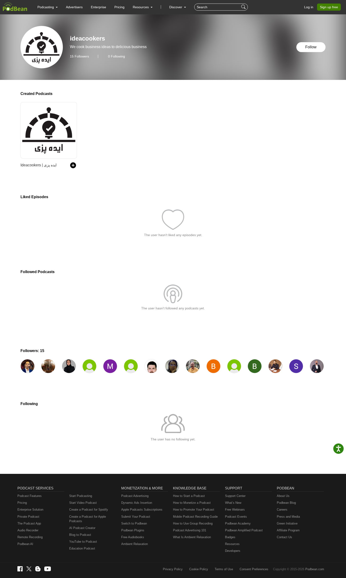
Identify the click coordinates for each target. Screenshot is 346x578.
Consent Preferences (254, 569)
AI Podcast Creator (82, 528)
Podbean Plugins (132, 530)
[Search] (244, 7)
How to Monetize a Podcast (192, 502)
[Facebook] (20, 568)
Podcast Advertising (135, 496)
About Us (283, 496)
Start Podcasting (80, 496)
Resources (232, 544)
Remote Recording (30, 537)
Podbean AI (25, 544)
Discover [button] (176, 7)
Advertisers (74, 7)
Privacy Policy (173, 569)
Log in (308, 7)
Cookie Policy (198, 569)
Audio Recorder (27, 530)
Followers (79, 56)
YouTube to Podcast (83, 541)
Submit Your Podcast (135, 516)
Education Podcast (82, 548)
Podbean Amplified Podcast (244, 530)
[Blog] (37, 568)
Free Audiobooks (132, 537)
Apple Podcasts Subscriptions (141, 509)
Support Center (235, 496)
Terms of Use (224, 569)
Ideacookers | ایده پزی (38, 165)
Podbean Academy (238, 523)
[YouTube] (47, 568)
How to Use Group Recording (193, 523)
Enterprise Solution (30, 509)
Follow (311, 47)
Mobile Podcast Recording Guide (195, 516)
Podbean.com (314, 569)
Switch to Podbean (134, 523)
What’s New (233, 502)
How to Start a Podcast (189, 496)
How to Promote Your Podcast (193, 509)
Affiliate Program (288, 530)
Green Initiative (287, 523)
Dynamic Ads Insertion (136, 502)
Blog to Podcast (80, 535)
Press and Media (288, 516)
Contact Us (284, 537)
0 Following (116, 56)
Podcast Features (29, 496)
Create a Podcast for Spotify (88, 509)
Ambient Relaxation (134, 544)
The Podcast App (29, 523)
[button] (47, 7)
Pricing (119, 7)
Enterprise (98, 7)
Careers (282, 509)
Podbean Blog (286, 502)
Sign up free (329, 7)
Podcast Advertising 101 (189, 530)
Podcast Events (236, 516)
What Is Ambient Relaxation (192, 537)
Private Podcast (28, 516)
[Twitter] (29, 568)
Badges (230, 537)
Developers (232, 551)
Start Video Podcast (83, 502)
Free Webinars (235, 509)
